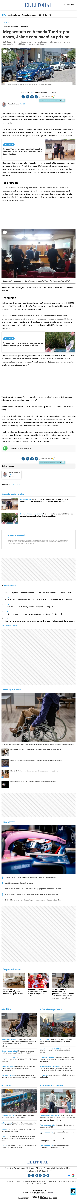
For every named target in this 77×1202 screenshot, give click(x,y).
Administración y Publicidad (48, 1181)
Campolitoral (9, 1168)
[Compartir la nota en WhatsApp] (32, 97)
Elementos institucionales (67, 1181)
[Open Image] (5, 51)
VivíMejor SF (68, 1168)
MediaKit (47, 1184)
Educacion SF (46, 1171)
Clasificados (30, 1168)
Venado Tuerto (18, 485)
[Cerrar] (63, 100)
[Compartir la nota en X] (27, 97)
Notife (39, 1171)
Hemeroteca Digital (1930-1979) (11, 1181)
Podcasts (47, 1168)
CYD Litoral (39, 1168)
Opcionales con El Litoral (35, 1184)
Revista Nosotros (19, 1168)
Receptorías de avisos (30, 1181)
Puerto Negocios (31, 1171)
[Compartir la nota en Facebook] (23, 97)
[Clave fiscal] (73, 1194)
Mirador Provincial (57, 1168)
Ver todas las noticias (9, 625)
